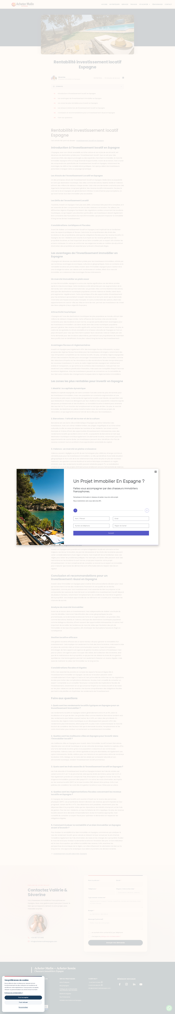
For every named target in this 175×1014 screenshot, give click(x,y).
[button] (155, 471)
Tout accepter (23, 997)
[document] (87, 507)
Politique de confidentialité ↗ (14, 993)
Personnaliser (23, 1007)
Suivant (111, 533)
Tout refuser (23, 1002)
